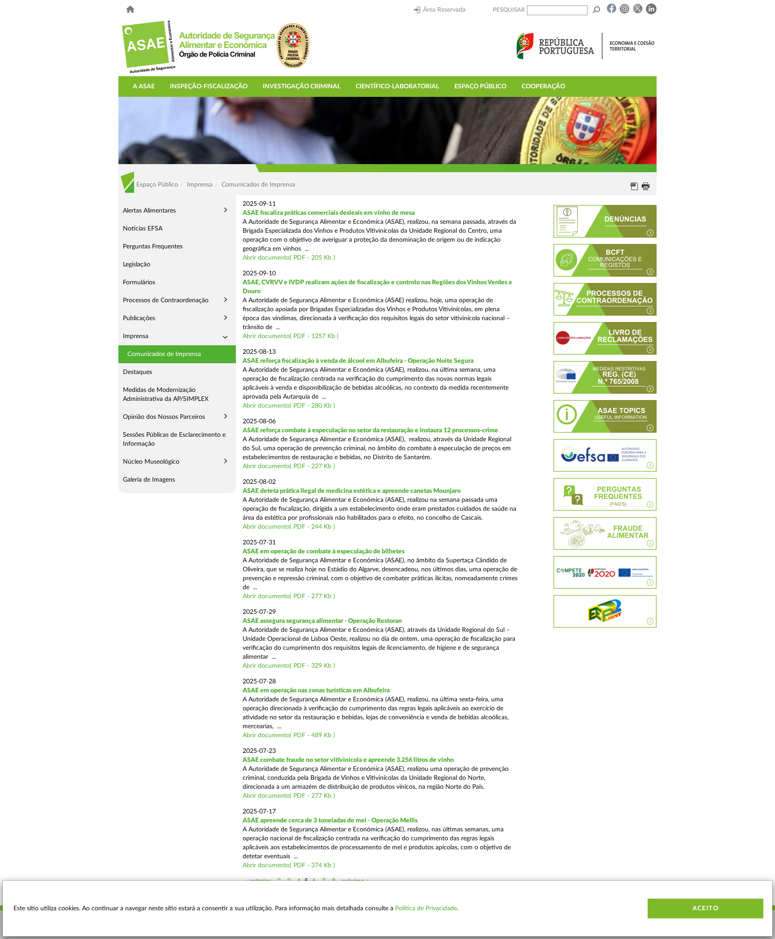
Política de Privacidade (426, 908)
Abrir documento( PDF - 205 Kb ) (289, 258)
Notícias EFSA (142, 229)
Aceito (705, 908)
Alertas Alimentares (149, 211)
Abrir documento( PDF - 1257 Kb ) (291, 336)
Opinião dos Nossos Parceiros (164, 417)
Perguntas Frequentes (153, 246)
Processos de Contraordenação (166, 300)
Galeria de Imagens (149, 480)
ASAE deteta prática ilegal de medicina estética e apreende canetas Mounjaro (352, 491)
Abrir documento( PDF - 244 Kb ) (289, 527)
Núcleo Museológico (151, 462)
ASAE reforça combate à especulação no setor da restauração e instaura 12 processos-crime (370, 430)
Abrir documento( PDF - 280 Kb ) (289, 406)
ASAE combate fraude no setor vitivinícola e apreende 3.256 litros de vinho (348, 760)
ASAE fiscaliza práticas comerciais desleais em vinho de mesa (329, 213)
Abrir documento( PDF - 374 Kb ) (289, 865)
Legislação (136, 264)
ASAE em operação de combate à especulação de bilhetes (324, 551)
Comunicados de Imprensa (164, 354)
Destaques (137, 372)
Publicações (139, 318)
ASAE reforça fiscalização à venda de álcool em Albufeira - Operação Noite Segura (358, 361)
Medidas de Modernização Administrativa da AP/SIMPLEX (166, 394)
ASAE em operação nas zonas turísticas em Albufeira (316, 690)
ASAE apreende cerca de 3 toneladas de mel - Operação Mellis (330, 820)
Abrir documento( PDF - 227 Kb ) (289, 466)
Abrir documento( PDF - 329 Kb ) (289, 666)
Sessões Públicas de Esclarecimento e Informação (174, 439)
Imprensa (135, 336)
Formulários (139, 282)
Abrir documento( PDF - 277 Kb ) (289, 596)
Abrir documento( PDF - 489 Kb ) (289, 735)
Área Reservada (444, 10)
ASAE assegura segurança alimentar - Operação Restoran (322, 621)
